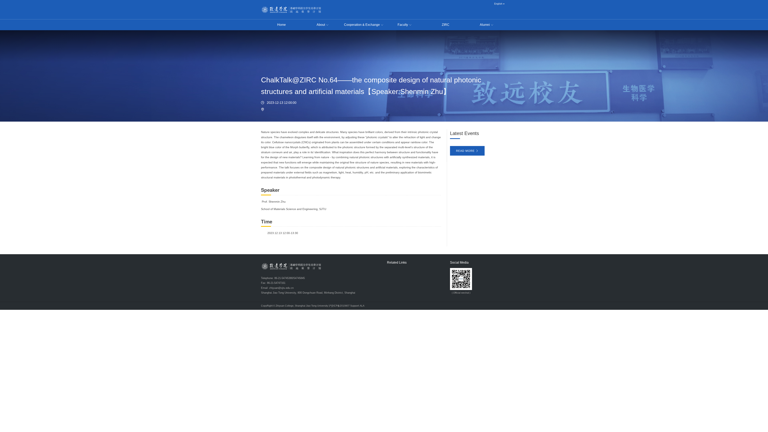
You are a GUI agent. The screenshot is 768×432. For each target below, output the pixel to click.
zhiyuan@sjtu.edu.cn (281, 287)
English (498, 3)
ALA (362, 305)
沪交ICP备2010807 (339, 305)
